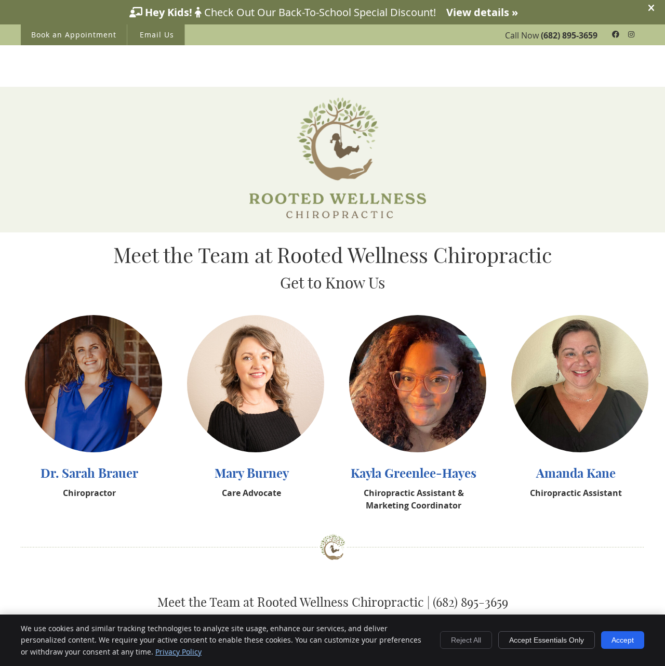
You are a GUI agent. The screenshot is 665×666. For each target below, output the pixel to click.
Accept (622, 640)
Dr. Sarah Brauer (89, 473)
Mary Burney (252, 473)
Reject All (466, 640)
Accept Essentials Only (546, 640)
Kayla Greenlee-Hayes (413, 473)
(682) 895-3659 (569, 35)
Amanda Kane (576, 473)
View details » (482, 12)
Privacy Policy (178, 652)
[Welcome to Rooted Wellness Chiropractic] (337, 215)
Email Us (157, 35)
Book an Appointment (73, 35)
